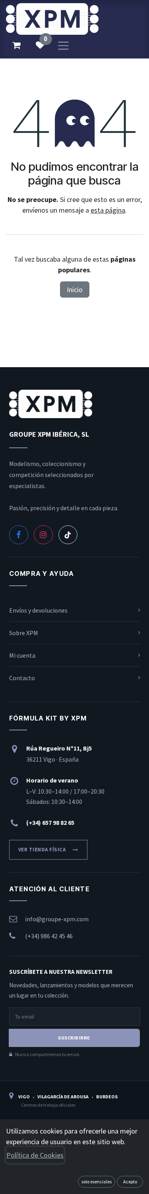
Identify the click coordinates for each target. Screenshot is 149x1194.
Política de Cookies (35, 1155)
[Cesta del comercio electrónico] (16, 45)
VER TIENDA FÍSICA (42, 849)
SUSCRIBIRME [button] (74, 1038)
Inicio (75, 289)
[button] (96, 1182)
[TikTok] (67, 534)
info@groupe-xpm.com (57, 919)
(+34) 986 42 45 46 (49, 936)
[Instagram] (43, 534)
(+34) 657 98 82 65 (50, 822)
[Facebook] (18, 534)
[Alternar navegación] (63, 45)
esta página (108, 210)
